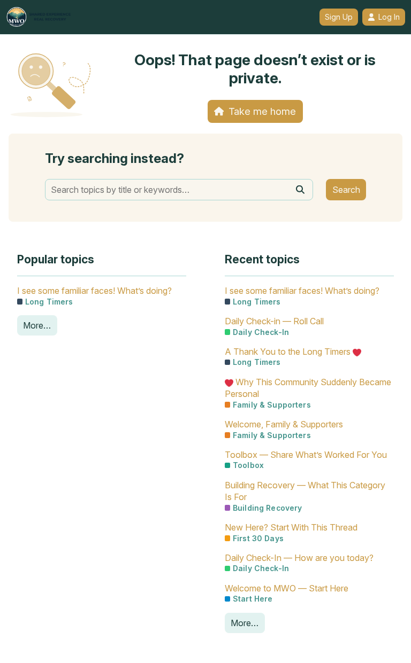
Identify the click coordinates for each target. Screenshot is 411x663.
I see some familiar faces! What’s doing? (94, 290)
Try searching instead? (114, 158)
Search (346, 189)
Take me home (262, 111)
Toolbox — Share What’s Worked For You (306, 454)
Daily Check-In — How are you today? (299, 557)
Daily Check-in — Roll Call (274, 321)
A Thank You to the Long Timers (289, 351)
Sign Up (339, 17)
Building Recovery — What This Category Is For (305, 491)
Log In (389, 17)
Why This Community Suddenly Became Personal (308, 388)
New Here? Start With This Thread (291, 527)
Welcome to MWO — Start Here (286, 588)
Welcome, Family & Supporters (284, 424)
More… (37, 325)
